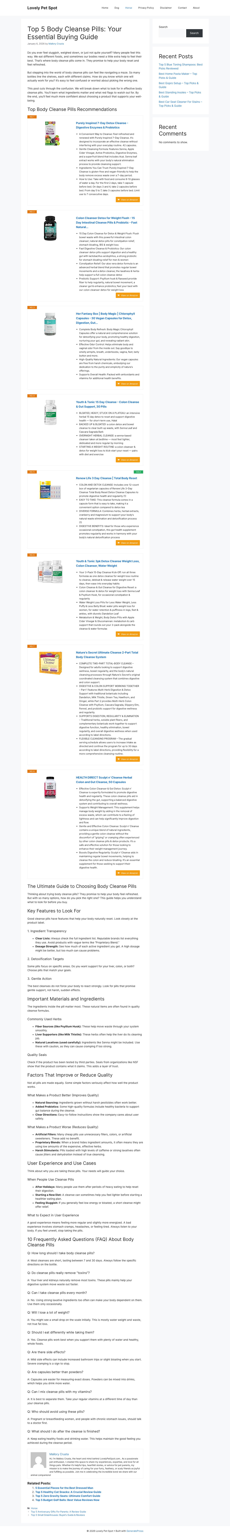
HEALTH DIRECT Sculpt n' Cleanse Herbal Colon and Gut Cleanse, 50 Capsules (104, 780)
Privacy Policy (146, 7)
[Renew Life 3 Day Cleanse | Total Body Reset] (50, 488)
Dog (117, 7)
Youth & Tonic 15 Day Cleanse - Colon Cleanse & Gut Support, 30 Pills (107, 404)
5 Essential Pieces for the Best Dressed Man (64, 1487)
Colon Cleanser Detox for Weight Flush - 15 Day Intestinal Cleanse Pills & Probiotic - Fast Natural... (106, 222)
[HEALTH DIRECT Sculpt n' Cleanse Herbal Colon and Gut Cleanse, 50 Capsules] (50, 787)
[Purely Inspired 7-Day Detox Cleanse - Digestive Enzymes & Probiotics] (50, 133)
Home (105, 7)
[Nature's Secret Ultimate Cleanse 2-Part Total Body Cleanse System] (50, 662)
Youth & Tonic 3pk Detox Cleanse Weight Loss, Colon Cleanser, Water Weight (107, 563)
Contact (182, 7)
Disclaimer (166, 7)
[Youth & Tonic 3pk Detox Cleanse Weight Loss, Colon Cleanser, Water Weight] (50, 571)
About (196, 7)
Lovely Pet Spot (42, 7)
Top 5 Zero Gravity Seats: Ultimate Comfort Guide (67, 1495)
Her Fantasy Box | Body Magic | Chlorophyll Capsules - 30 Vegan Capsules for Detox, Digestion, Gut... (105, 318)
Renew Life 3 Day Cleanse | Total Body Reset (106, 478)
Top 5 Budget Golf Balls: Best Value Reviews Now (67, 1500)
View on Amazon (129, 199)
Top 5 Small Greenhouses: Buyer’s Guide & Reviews (58, 1515)
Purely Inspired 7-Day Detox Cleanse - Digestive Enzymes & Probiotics (102, 125)
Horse (128, 7)
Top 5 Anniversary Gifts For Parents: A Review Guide (58, 1511)
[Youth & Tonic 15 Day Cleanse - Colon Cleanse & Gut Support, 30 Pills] (50, 412)
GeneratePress (135, 1530)
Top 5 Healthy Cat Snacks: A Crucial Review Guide (68, 1492)
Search (163, 27)
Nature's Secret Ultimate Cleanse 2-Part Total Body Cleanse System (107, 655)
